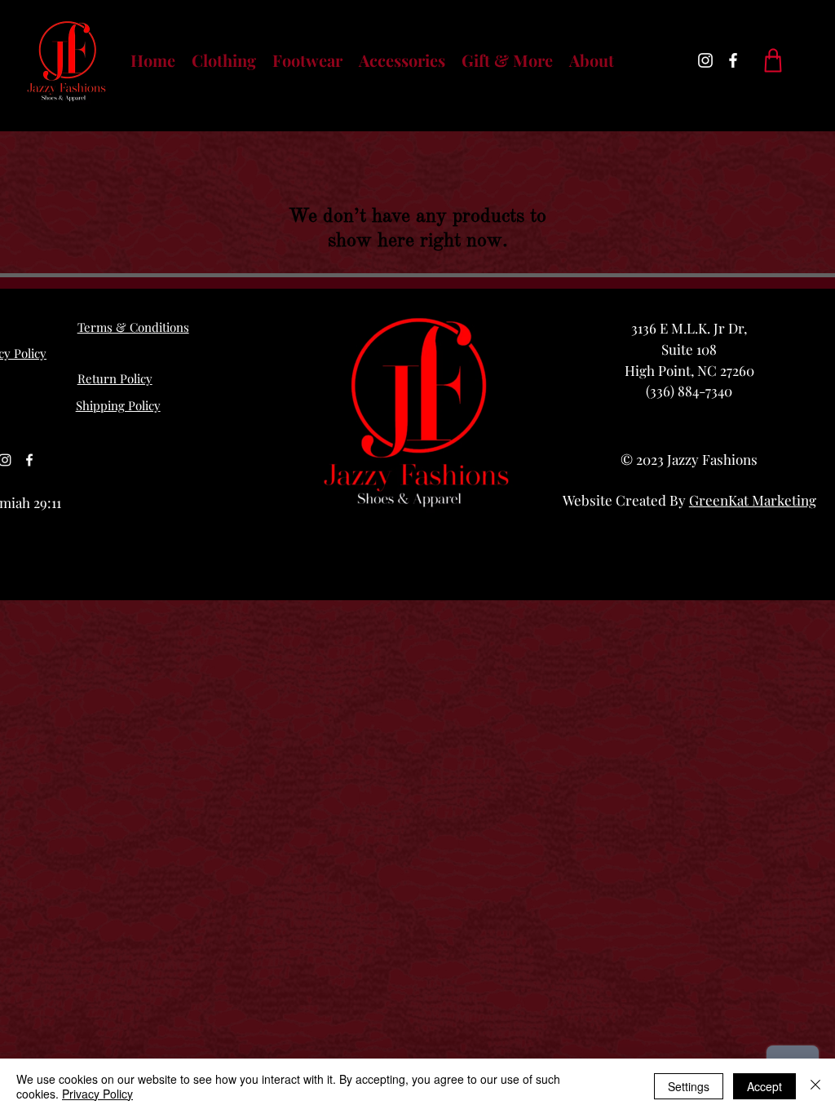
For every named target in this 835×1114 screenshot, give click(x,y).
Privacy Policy (97, 1093)
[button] (223, 60)
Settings (688, 1086)
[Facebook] (733, 60)
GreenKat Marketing (752, 500)
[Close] (815, 1086)
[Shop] (773, 60)
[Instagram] (705, 60)
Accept (764, 1086)
